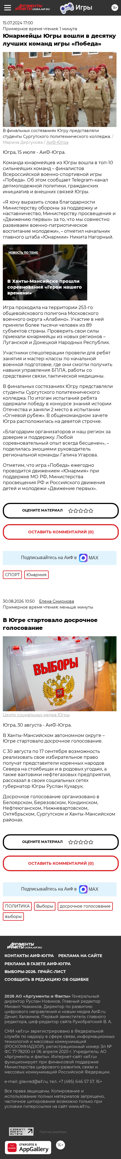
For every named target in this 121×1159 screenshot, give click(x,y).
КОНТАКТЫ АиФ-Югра (29, 955)
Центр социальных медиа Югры (36, 714)
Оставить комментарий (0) (61, 531)
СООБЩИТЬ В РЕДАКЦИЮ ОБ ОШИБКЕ (47, 979)
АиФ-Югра (57, 142)
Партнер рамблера (53, 1132)
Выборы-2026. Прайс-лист (35, 971)
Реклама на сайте (80, 955)
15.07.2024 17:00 (18, 22)
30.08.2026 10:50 (19, 601)
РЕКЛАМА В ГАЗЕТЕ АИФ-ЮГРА (38, 963)
